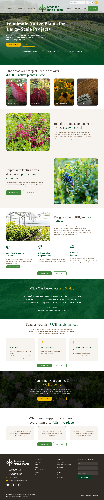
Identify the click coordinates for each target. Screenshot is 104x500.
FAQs (36, 464)
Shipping (69, 8)
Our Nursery (38, 459)
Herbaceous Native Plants (63, 464)
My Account (59, 477)
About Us (11, 8)
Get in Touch (28, 44)
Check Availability (13, 266)
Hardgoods (31, 8)
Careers (37, 472)
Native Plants (21, 8)
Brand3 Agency (23, 496)
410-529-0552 (13, 477)
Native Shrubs (60, 462)
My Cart (58, 475)
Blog (36, 467)
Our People (38, 462)
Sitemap (95, 495)
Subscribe (84, 477)
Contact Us (38, 475)
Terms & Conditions (85, 495)
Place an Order (13, 44)
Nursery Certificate (40, 470)
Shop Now (93, 8)
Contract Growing (80, 8)
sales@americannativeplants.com (18, 480)
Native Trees (59, 459)
